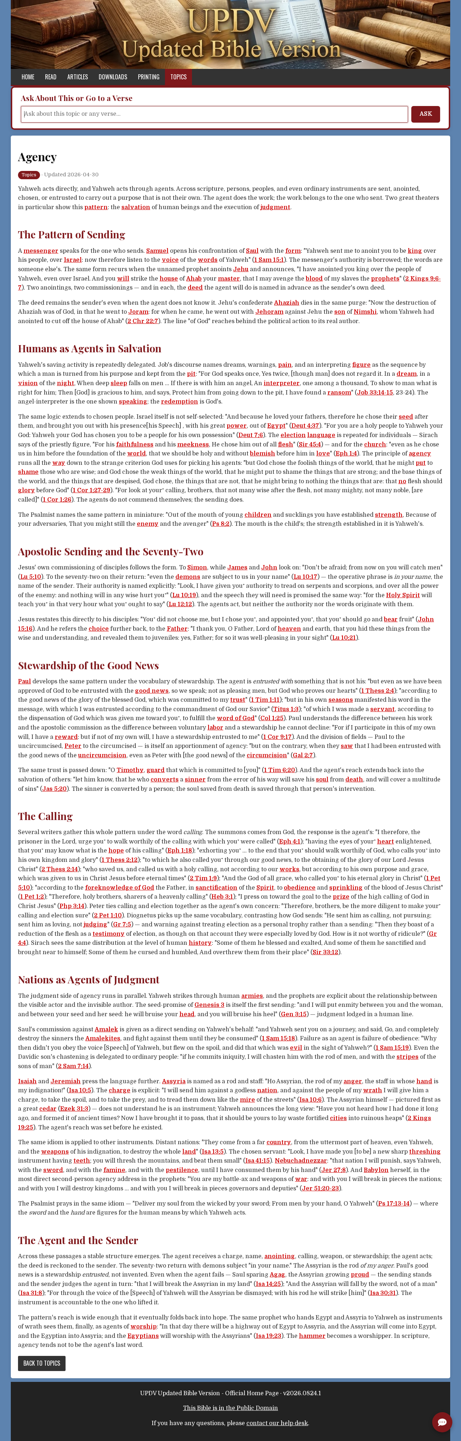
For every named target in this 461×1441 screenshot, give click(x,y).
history (200, 943)
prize (341, 897)
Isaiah (27, 1081)
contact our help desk (277, 1423)
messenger (40, 251)
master (229, 279)
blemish (262, 453)
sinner (195, 779)
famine (114, 1170)
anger (353, 1081)
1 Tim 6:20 (279, 770)
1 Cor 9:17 (277, 737)
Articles (77, 76)
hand (424, 1081)
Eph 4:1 (289, 841)
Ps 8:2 (220, 524)
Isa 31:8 (31, 1293)
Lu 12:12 (180, 604)
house (169, 279)
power (237, 426)
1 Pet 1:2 (32, 897)
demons (187, 577)
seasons (340, 700)
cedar (48, 1109)
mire (247, 1100)
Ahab (194, 279)
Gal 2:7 (303, 755)
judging (95, 924)
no (402, 481)
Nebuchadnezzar (301, 1161)
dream (407, 374)
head (186, 1014)
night (65, 383)
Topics (178, 76)
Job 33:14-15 (375, 392)
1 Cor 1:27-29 (91, 490)
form (293, 251)
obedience (299, 888)
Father (177, 629)
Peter (72, 746)
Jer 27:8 (333, 1170)
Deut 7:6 (250, 435)
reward (66, 737)
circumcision (267, 755)
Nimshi (365, 312)
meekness (193, 444)
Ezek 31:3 (74, 1109)
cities (338, 1118)
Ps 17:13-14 (393, 1203)
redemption (179, 401)
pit (191, 374)
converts (165, 779)
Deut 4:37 (305, 426)
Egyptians (143, 1336)
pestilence (182, 1170)
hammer (312, 1336)
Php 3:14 (71, 906)
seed (406, 417)
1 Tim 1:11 (265, 700)
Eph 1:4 (346, 453)
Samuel (157, 251)
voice (170, 260)
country (279, 1142)
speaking (133, 401)
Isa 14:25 (268, 1284)
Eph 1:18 (179, 850)
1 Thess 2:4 (377, 691)
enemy (147, 524)
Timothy (130, 770)
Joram (138, 312)
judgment (275, 207)
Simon (197, 567)
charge (119, 1090)
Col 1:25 (271, 718)
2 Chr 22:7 (142, 321)
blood (314, 279)
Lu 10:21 (344, 638)
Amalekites (102, 1038)
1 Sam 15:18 (278, 1038)
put (421, 463)
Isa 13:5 (213, 1152)
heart (385, 841)
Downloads (113, 76)
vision (28, 383)
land (189, 1152)
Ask (426, 114)
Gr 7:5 (122, 924)
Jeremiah (65, 1081)
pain (285, 365)
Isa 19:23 (268, 1336)
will (123, 279)
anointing (279, 1256)
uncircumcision (102, 755)
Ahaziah (286, 303)
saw (347, 746)
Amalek (106, 1029)
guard (156, 770)
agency (420, 453)
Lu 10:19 (184, 595)
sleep (119, 383)
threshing (425, 1152)
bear (391, 619)
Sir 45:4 (310, 444)
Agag (277, 1275)
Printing (149, 76)
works (289, 869)
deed (195, 288)
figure (361, 365)
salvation (135, 207)
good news (152, 691)
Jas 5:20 (54, 789)
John (269, 567)
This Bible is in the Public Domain (230, 1408)
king (415, 251)
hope (116, 850)
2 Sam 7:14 (73, 1066)
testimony (109, 934)
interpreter (282, 383)
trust (237, 700)
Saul (252, 251)
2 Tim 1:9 (203, 878)
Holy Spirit (403, 595)
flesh (285, 444)
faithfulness (134, 444)
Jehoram (269, 312)
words (208, 260)
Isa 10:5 (80, 1090)
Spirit (265, 888)
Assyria (173, 1081)
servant (382, 709)
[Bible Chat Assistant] (442, 1422)
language (321, 435)
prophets (385, 279)
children (258, 515)
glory (26, 490)
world (136, 453)
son (339, 312)
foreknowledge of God (119, 888)
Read (51, 76)
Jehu (241, 269)
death (354, 779)
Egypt (276, 426)
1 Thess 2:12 (120, 860)
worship (143, 1326)
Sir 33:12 (325, 952)
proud (360, 1275)
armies (252, 996)
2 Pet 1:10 (108, 915)
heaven (289, 629)
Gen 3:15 (293, 1014)
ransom (339, 392)
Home (28, 76)
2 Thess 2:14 (59, 869)
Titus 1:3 (286, 709)
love (323, 453)
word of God (236, 718)
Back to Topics (41, 1363)
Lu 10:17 (305, 577)
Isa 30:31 (383, 1293)
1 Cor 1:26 (57, 500)
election (293, 435)
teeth (81, 1161)
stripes (408, 1057)
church (375, 444)
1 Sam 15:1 (269, 260)
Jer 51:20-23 (320, 1188)
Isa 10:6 (310, 1100)
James (237, 567)
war (301, 1179)
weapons (55, 1152)
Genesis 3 (209, 1005)
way (58, 463)
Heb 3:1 (222, 897)
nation (267, 1090)
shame (28, 472)
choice (99, 629)
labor (215, 727)
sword (53, 1170)
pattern (96, 207)
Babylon (376, 1170)
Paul (24, 681)
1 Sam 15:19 (392, 1048)
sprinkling (346, 888)
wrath (372, 1090)
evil (296, 1048)
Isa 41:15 (257, 1161)
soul (322, 779)
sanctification (216, 888)
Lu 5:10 (30, 577)
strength (389, 515)
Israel (73, 260)
